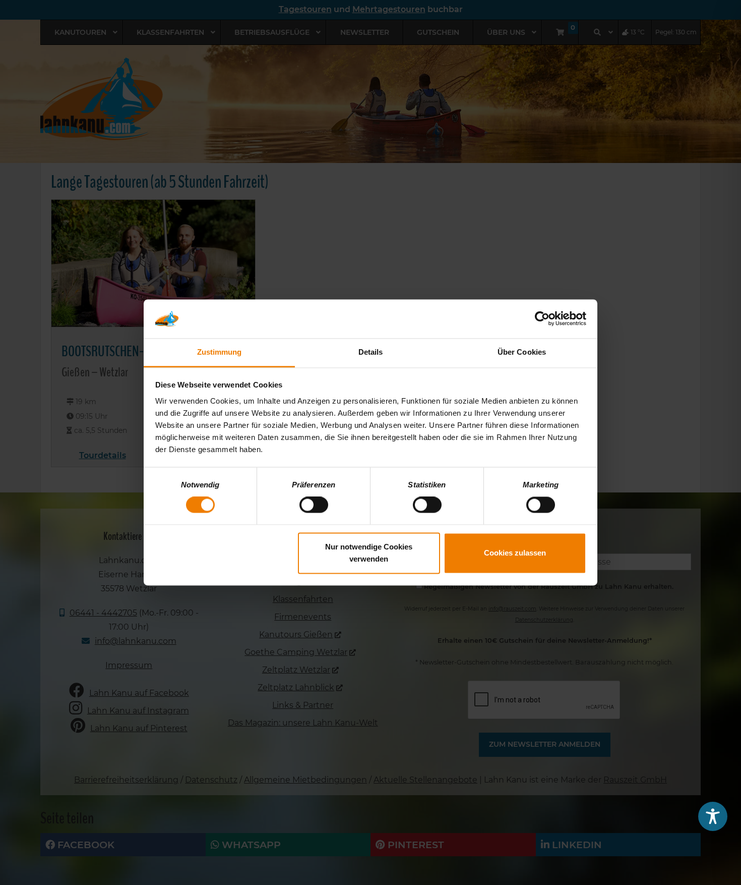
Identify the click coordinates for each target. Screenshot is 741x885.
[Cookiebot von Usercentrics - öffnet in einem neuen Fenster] (542, 318)
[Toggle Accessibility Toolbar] (712, 816)
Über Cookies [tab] (522, 352)
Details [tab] (370, 352)
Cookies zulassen (515, 552)
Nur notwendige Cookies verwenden (368, 552)
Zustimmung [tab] (219, 352)
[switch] (313, 505)
